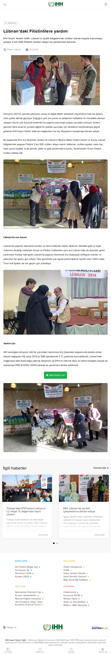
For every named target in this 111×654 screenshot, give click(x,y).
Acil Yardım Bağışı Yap (26, 566)
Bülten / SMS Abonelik (75, 605)
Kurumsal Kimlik (71, 595)
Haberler (12, 22)
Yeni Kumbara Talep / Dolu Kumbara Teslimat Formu (29, 603)
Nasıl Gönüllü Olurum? (74, 576)
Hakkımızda (69, 592)
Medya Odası (70, 598)
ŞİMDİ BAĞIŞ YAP (57, 375)
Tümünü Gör (99, 468)
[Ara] (5, 4)
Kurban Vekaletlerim (25, 595)
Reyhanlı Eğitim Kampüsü (28, 598)
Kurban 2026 (22, 576)
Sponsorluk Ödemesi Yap (28, 592)
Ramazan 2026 (23, 573)
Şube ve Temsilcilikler (74, 602)
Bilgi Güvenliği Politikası (75, 579)
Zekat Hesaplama (72, 566)
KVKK (66, 570)
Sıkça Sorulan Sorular (74, 573)
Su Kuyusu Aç (22, 570)
